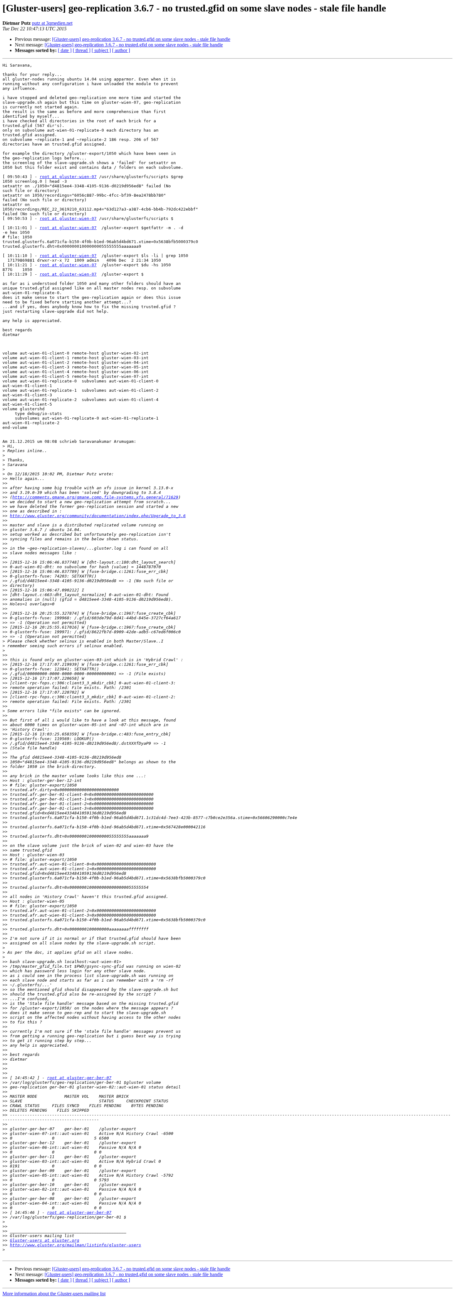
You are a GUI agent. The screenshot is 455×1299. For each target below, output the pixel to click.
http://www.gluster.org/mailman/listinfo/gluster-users (75, 1245)
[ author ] (121, 50)
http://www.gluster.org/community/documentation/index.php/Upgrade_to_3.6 (98, 515)
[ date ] (65, 50)
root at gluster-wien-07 (68, 176)
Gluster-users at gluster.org (44, 1240)
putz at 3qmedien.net (52, 23)
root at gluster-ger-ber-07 (79, 1077)
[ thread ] (81, 50)
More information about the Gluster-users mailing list (54, 1293)
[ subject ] (101, 50)
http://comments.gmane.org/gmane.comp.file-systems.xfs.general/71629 (95, 497)
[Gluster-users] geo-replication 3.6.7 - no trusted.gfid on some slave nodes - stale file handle (141, 39)
